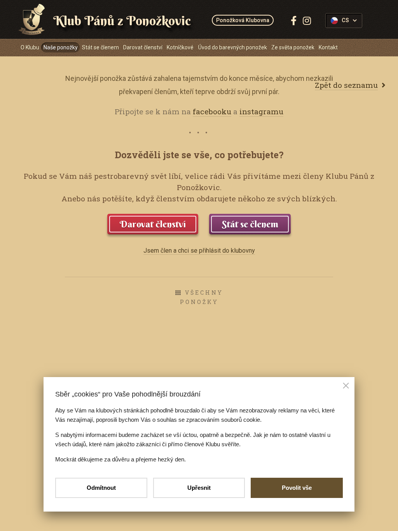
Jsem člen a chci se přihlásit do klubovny (199, 250)
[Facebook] (294, 20)
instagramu (261, 111)
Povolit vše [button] (297, 487)
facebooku (212, 111)
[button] (346, 386)
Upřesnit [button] (199, 487)
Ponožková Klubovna (242, 20)
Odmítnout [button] (101, 487)
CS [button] (345, 20)
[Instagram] (307, 20)
